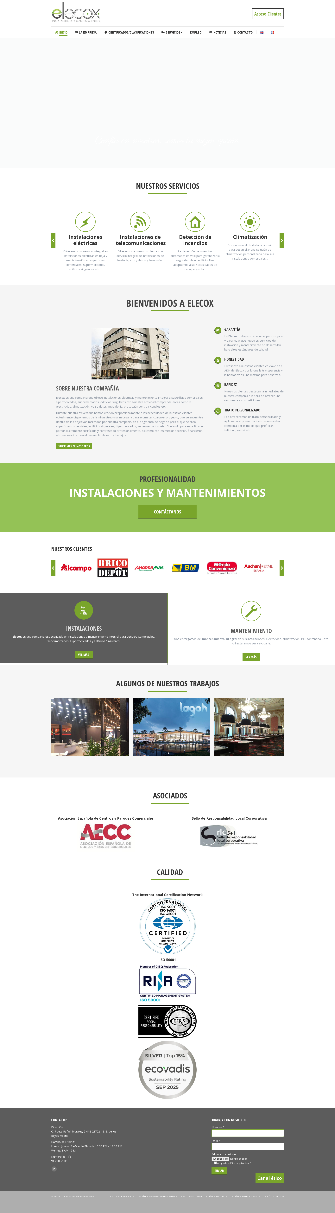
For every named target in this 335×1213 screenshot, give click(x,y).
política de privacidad (239, 1163)
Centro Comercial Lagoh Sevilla (90, 727)
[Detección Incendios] (195, 221)
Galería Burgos (253, 727)
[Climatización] (250, 221)
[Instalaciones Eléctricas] (85, 221)
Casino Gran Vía (171, 727)
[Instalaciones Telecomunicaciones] (140, 221)
